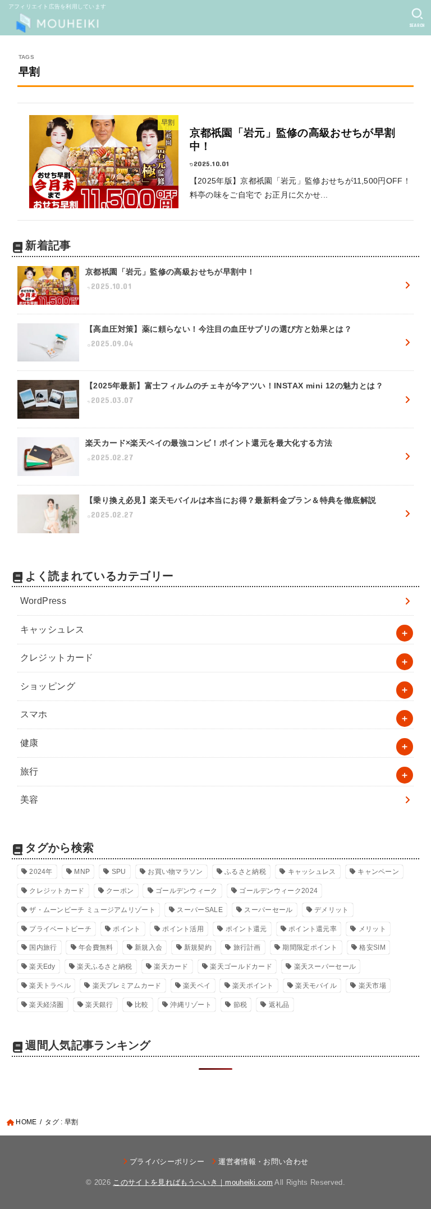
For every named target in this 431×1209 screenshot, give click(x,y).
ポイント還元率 (312, 929)
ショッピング (47, 686)
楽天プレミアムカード (127, 986)
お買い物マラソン (175, 872)
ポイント (126, 929)
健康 (29, 743)
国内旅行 (43, 947)
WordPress (43, 601)
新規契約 (198, 947)
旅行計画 (247, 947)
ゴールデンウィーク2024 (278, 891)
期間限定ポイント (309, 947)
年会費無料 (96, 947)
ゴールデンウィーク (186, 891)
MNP (82, 872)
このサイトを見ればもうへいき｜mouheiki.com (193, 1182)
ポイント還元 (246, 929)
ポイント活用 (183, 929)
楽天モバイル (316, 986)
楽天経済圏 (46, 1005)
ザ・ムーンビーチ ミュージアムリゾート (92, 910)
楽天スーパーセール (325, 966)
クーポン (120, 891)
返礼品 (279, 1005)
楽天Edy (42, 966)
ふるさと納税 (245, 872)
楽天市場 (372, 986)
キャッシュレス (52, 629)
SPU (119, 872)
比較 (142, 1005)
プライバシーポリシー (167, 1161)
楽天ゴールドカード (241, 966)
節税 (240, 1005)
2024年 (41, 872)
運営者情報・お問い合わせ (263, 1161)
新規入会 (148, 947)
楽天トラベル (50, 986)
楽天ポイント (253, 986)
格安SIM (372, 947)
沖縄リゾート (191, 1005)
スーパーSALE (199, 910)
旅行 (29, 771)
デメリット (331, 910)
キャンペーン (378, 872)
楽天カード (171, 966)
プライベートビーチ (60, 929)
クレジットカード (57, 657)
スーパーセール (268, 910)
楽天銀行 (99, 1005)
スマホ (34, 714)
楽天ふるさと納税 (104, 966)
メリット (372, 929)
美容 (29, 799)
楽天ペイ (196, 986)
